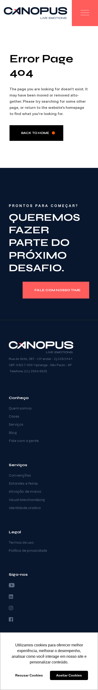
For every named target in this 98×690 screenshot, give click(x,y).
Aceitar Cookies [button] (69, 675)
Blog (13, 432)
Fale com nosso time (57, 290)
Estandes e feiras (23, 483)
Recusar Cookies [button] (29, 675)
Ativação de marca (25, 491)
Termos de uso (21, 542)
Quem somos (20, 408)
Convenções (20, 475)
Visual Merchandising (27, 499)
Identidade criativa (25, 508)
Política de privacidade (28, 550)
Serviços (16, 424)
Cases (14, 416)
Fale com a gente (24, 440)
